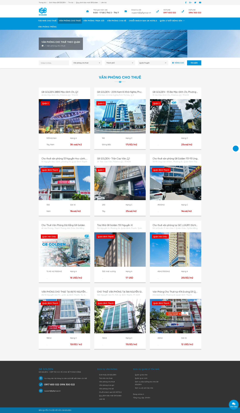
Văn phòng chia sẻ (116, 20)
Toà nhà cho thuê (47, 20)
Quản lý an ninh (141, 378)
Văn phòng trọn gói (93, 20)
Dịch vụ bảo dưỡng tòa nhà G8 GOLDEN (146, 383)
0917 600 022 (169, 12)
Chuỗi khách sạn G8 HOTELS (143, 20)
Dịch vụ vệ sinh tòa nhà (144, 388)
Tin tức (70, 2)
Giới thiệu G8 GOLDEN (57, 2)
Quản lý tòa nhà (141, 375)
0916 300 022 (195, 12)
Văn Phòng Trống (47, 27)
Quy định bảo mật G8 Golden (87, 2)
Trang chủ (42, 2)
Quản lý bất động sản (171, 20)
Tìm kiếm (194, 63)
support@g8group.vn (141, 12)
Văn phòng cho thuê (70, 20)
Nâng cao (179, 63)
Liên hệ (103, 2)
